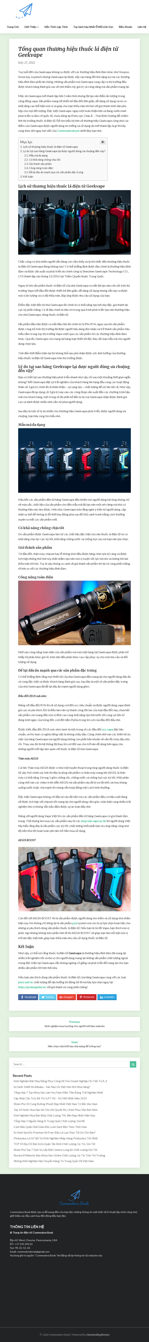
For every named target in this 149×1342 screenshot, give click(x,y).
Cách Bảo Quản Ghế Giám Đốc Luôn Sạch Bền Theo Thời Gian (50, 1126)
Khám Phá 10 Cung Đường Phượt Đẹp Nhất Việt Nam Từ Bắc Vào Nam (55, 1104)
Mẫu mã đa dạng (38, 155)
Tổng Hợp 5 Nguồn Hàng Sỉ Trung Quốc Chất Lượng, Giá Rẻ (49, 1121)
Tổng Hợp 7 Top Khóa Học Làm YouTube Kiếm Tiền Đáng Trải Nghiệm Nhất (58, 1092)
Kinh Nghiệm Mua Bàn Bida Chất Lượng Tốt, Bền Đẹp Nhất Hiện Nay (54, 1115)
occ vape (107, 729)
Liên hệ (142, 26)
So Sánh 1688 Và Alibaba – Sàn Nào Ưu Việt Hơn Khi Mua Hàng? (52, 1086)
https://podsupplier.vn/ (32, 987)
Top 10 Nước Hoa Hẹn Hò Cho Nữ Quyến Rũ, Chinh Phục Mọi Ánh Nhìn (56, 1109)
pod (74, 923)
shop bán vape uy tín (93, 821)
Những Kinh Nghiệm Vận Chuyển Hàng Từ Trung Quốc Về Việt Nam (54, 1161)
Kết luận (28, 176)
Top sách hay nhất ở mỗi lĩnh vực (93, 26)
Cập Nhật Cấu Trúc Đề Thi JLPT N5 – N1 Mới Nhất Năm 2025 (50, 1098)
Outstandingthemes (98, 1334)
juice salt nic (25, 982)
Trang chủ (13, 26)
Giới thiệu (30, 26)
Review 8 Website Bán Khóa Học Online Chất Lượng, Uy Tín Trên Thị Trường (59, 1155)
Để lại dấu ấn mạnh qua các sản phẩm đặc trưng (56, 172)
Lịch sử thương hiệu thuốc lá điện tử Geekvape (50, 146)
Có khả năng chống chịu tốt (45, 159)
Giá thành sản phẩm (40, 163)
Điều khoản (125, 26)
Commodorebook (68, 130)
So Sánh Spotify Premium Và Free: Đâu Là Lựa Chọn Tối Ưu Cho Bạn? (55, 1132)
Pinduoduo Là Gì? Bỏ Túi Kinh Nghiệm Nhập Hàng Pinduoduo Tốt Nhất (56, 1138)
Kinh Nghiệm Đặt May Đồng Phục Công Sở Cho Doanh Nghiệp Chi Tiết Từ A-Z (60, 1081)
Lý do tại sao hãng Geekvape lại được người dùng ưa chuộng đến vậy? (64, 151)
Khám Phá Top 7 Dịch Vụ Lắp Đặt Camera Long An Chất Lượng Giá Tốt (55, 1149)
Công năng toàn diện (41, 168)
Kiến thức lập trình (56, 26)
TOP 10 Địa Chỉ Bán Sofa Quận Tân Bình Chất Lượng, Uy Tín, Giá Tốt (54, 1144)
